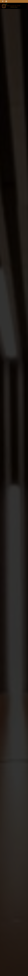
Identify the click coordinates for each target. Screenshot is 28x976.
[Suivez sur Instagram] (6, 1)
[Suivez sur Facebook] (2, 1)
